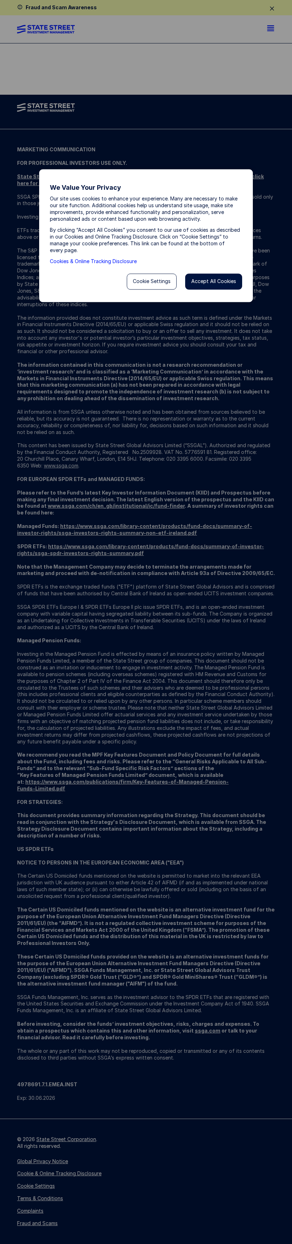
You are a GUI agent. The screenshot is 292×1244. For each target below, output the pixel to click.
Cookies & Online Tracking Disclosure (93, 261)
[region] (146, 235)
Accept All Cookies (213, 281)
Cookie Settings (152, 281)
